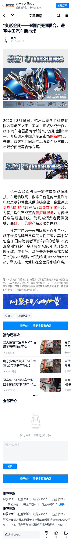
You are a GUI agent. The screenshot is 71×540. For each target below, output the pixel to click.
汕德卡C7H (58, 499)
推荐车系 (9, 493)
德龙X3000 (40, 499)
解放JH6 (13, 504)
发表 (10, 466)
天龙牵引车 (30, 504)
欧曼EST (23, 499)
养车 (13, 513)
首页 (5, 513)
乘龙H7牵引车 (50, 504)
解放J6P (8, 499)
